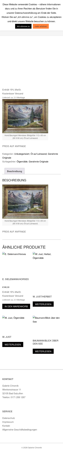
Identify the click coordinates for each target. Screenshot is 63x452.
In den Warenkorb (16, 306)
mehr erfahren (41, 26)
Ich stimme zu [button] (23, 26)
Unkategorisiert (21, 153)
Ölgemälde (22, 161)
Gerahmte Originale (38, 161)
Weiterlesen (43, 304)
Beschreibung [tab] (14, 171)
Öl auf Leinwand (39, 153)
